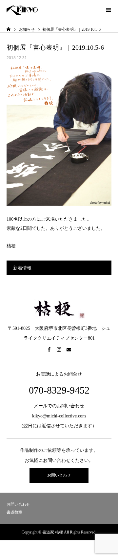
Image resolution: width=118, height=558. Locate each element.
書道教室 (14, 512)
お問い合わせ (59, 475)
